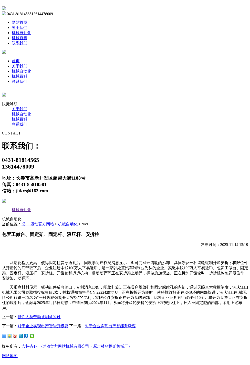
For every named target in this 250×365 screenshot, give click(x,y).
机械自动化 (21, 33)
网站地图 (10, 356)
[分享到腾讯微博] (21, 336)
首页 (16, 61)
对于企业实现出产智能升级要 (43, 326)
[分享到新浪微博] (15, 336)
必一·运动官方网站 (37, 224)
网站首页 (19, 22)
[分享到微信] (32, 336)
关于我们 (19, 27)
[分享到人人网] (26, 336)
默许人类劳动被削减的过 (39, 317)
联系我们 (19, 43)
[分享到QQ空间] (10, 336)
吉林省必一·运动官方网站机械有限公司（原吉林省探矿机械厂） (76, 346)
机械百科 (19, 38)
